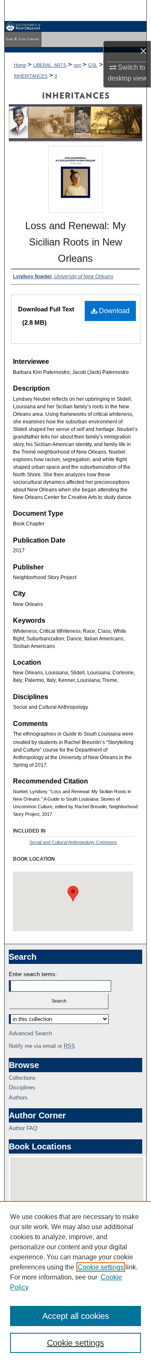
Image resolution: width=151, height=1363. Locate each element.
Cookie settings (101, 1267)
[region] (75, 1282)
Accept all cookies (75, 1316)
